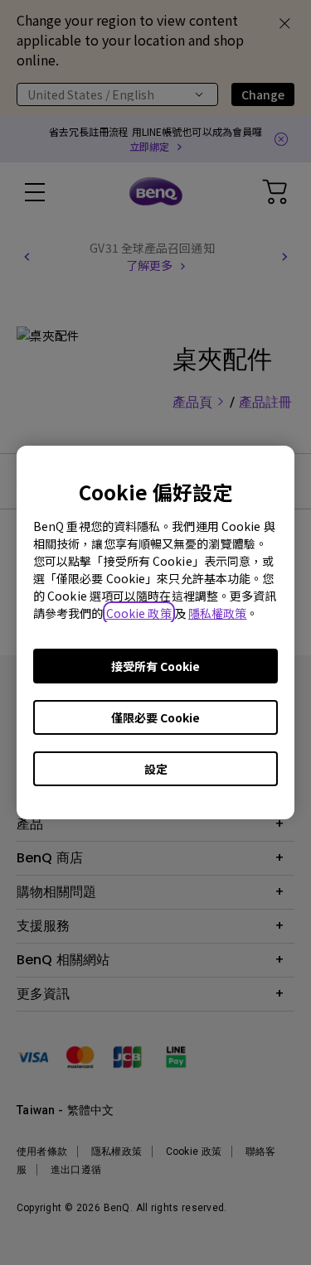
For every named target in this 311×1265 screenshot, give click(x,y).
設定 (156, 768)
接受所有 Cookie (155, 666)
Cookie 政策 (139, 613)
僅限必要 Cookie (155, 717)
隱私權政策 (217, 613)
